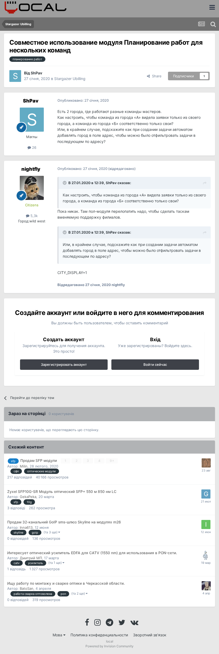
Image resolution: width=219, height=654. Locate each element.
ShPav (36, 73)
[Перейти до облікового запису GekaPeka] (205, 494)
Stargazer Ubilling (69, 78)
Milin (24, 466)
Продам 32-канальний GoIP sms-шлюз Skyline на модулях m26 (64, 522)
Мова (58, 635)
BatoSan (26, 588)
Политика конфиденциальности (99, 635)
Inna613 (26, 527)
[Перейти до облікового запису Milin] (206, 462)
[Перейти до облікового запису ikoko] (205, 555)
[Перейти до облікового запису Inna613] (205, 524)
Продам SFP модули (39, 460)
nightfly (30, 169)
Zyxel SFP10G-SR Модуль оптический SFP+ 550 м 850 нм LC (61, 491)
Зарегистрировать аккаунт (64, 364)
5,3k (33, 216)
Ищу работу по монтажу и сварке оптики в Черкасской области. (66, 583)
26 (33, 147)
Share (156, 76)
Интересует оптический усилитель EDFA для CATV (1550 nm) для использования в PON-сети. (92, 553)
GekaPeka (28, 497)
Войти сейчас (155, 364)
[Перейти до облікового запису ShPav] (15, 76)
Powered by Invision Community (109, 646)
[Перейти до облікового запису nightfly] (32, 188)
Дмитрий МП (31, 558)
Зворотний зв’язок (149, 635)
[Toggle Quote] (65, 183)
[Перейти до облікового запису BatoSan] (206, 585)
